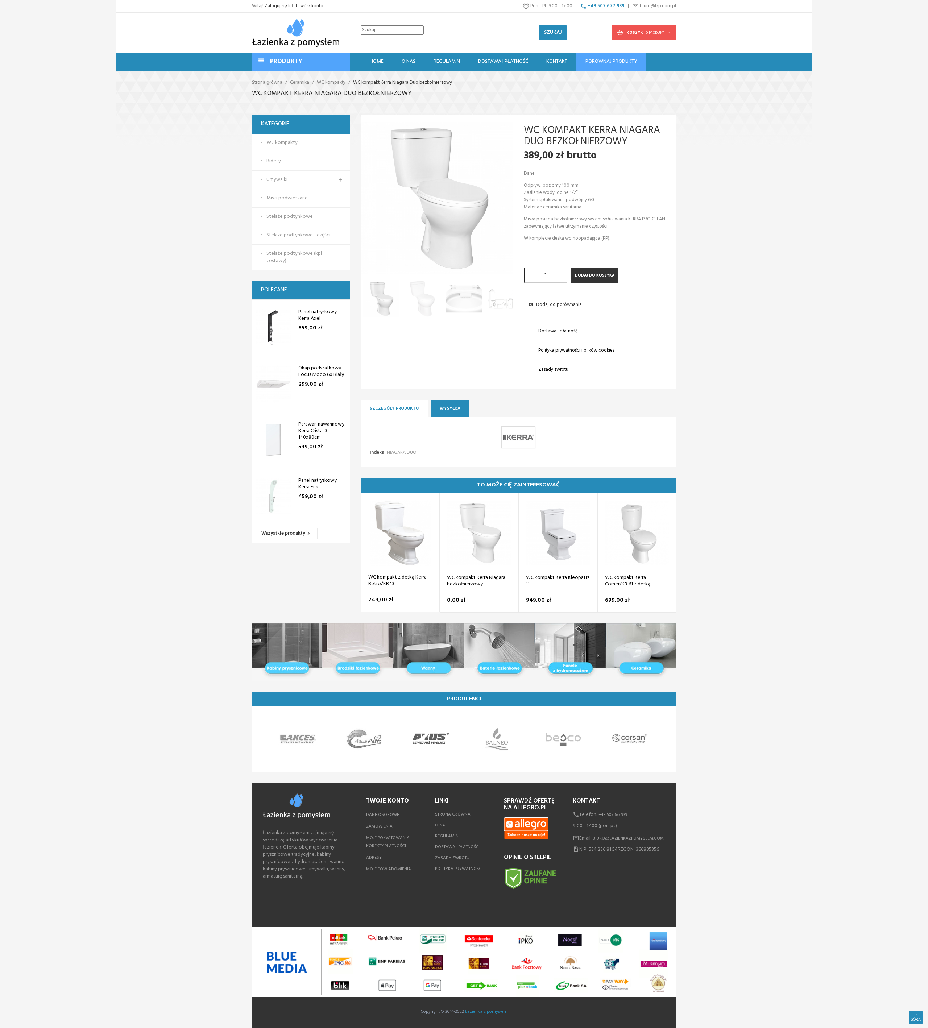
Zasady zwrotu (452, 858)
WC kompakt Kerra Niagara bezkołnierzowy (476, 581)
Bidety (273, 161)
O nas (441, 825)
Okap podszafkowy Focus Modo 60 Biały (321, 371)
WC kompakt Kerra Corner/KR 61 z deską (627, 581)
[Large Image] (464, 652)
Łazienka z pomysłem (486, 1011)
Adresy (374, 857)
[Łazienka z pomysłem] (295, 32)
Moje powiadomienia (388, 869)
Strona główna (453, 814)
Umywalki (276, 179)
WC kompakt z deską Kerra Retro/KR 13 (397, 581)
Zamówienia (379, 826)
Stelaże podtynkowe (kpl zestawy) (294, 257)
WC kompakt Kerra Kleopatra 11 (558, 581)
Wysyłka (450, 408)
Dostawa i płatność (456, 847)
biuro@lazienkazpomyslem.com (628, 838)
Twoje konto (387, 801)
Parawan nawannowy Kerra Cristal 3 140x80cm (321, 431)
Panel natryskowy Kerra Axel (317, 315)
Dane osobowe (382, 814)
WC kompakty (282, 142)
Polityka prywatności (459, 868)
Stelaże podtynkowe (289, 216)
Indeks (377, 452)
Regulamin (447, 836)
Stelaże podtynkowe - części (298, 235)
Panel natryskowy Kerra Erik (317, 483)
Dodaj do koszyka (594, 275)
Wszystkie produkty (286, 533)
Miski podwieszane (287, 198)
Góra (916, 1019)
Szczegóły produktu (394, 408)
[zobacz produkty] (298, 739)
